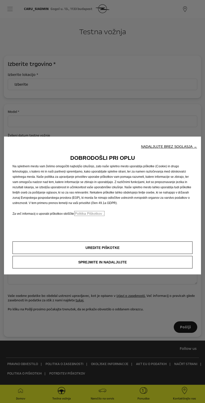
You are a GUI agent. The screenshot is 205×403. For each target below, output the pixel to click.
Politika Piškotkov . (89, 213)
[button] (169, 147)
